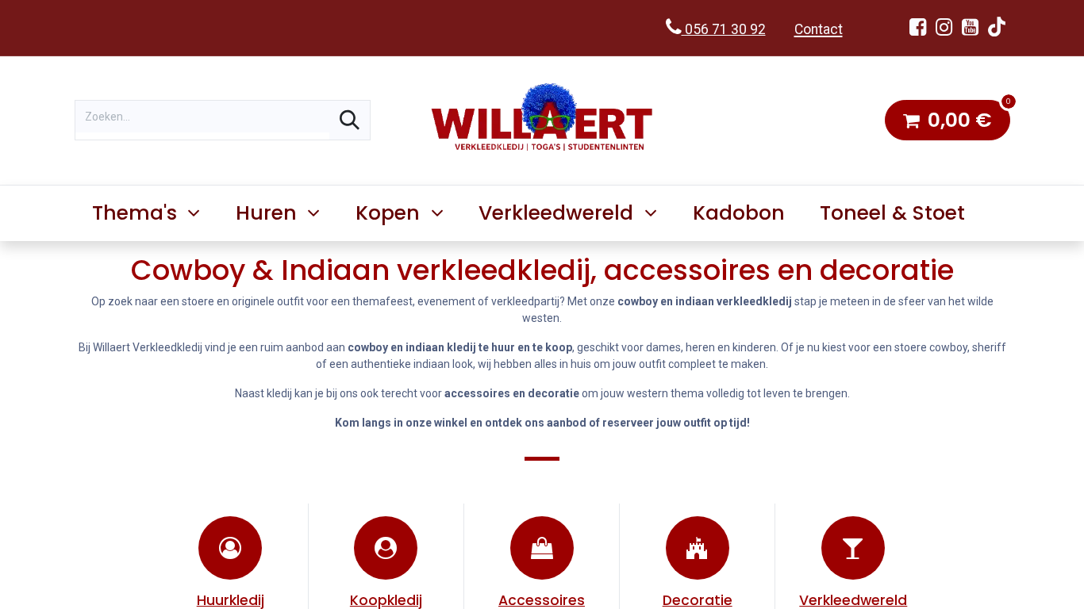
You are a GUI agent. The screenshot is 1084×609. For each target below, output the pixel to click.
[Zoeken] (349, 120)
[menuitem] (738, 213)
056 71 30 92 (724, 29)
